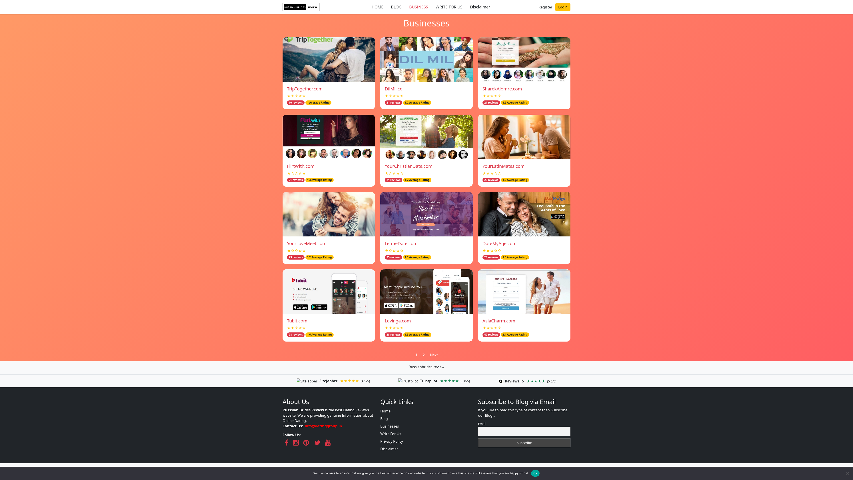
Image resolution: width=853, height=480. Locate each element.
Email (482, 424)
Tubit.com (297, 321)
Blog (384, 418)
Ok (535, 473)
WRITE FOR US (449, 7)
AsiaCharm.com (498, 321)
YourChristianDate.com (408, 166)
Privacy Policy (391, 441)
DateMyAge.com (499, 243)
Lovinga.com (398, 321)
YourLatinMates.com (503, 166)
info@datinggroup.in (323, 426)
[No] (847, 473)
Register (545, 7)
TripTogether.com (305, 89)
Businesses (389, 426)
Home (385, 411)
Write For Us (390, 433)
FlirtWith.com (301, 166)
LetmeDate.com (401, 243)
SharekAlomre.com (502, 89)
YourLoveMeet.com (307, 243)
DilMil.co (394, 89)
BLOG (396, 7)
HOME (377, 7)
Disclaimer (480, 7)
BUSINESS (418, 7)
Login (563, 7)
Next (434, 354)
